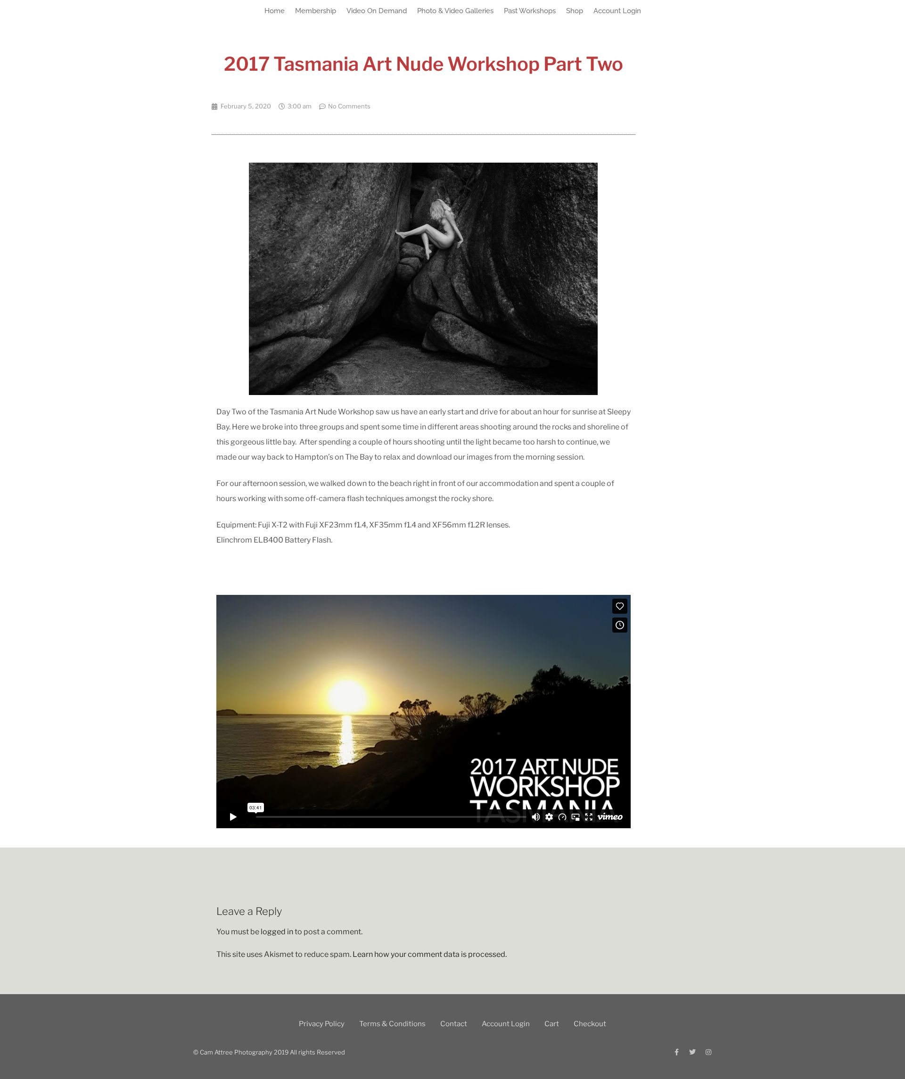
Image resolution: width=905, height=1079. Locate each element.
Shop (574, 11)
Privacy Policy (322, 1024)
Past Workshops (530, 11)
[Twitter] (692, 1052)
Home (274, 11)
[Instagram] (708, 1052)
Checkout (590, 1024)
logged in (277, 931)
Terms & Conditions (392, 1024)
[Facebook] (676, 1052)
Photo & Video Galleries (455, 11)
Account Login (617, 11)
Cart (551, 1024)
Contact (453, 1024)
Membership (315, 11)
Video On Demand (376, 11)
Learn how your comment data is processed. (430, 954)
